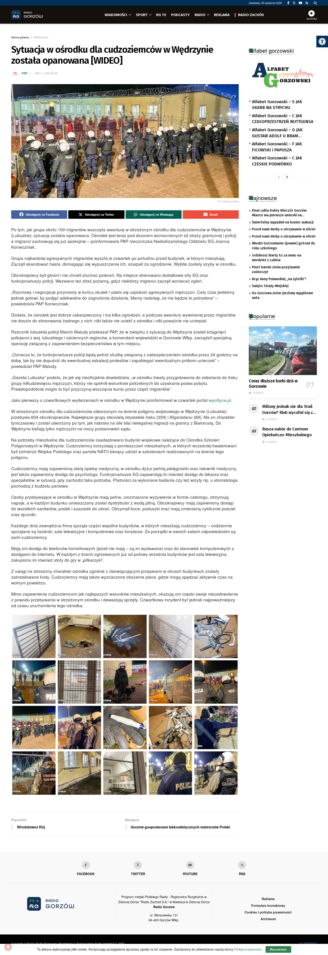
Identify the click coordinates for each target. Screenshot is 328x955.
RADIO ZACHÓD (251, 15)
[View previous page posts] (279, 177)
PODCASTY (180, 15)
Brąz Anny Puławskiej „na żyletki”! (279, 279)
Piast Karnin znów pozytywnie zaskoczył (276, 269)
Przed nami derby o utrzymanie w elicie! (284, 229)
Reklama (268, 899)
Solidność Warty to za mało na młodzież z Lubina (276, 257)
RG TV (161, 15)
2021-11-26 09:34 (46, 73)
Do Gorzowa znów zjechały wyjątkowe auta (282, 295)
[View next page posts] (287, 177)
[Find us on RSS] (306, 3)
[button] (322, 41)
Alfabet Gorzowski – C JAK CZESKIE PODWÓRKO (277, 161)
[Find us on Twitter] (294, 3)
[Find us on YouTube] (300, 3)
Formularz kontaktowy (268, 905)
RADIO (200, 15)
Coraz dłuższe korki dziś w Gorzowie (273, 383)
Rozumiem (278, 949)
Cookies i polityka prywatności (268, 912)
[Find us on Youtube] (190, 865)
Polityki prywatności (248, 949)
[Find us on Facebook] (288, 3)
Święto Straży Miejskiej (270, 286)
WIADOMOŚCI (116, 15)
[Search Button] (315, 3)
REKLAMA (222, 15)
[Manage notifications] (8, 947)
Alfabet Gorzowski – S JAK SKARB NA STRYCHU (277, 104)
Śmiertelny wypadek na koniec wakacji (282, 222)
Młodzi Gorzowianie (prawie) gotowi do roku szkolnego (283, 245)
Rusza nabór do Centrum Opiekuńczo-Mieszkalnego (287, 432)
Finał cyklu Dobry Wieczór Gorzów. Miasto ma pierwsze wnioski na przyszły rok (279, 213)
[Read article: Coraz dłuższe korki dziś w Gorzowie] (283, 350)
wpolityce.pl (220, 400)
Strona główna (20, 37)
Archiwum (268, 919)
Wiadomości (40, 37)
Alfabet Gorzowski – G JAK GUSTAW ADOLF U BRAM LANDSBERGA (277, 133)
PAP (24, 73)
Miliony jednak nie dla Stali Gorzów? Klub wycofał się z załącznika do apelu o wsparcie (287, 409)
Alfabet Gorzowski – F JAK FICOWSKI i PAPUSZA (277, 146)
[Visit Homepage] (33, 14)
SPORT (141, 15)
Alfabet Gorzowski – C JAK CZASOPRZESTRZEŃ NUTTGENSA (282, 118)
